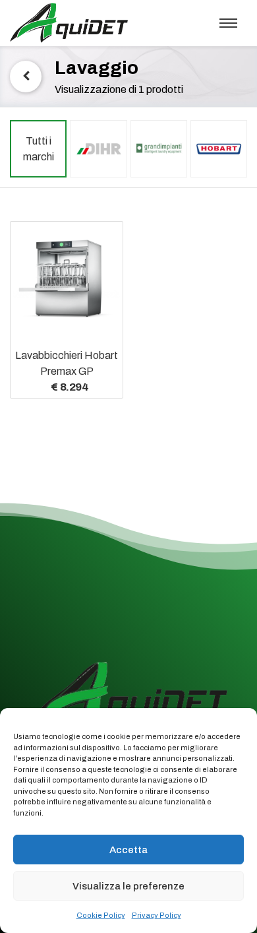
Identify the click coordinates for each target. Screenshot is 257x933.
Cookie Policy (100, 915)
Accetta (128, 850)
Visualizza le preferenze (128, 886)
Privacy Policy (156, 915)
